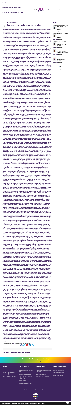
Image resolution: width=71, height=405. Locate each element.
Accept (67, 403)
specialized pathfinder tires (8, 17)
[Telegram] (33, 345)
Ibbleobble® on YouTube (58, 375)
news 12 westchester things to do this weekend (48, 10)
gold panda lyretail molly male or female (60, 59)
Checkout (22, 12)
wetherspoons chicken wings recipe (42, 376)
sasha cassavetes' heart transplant (25, 383)
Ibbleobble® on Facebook (59, 372)
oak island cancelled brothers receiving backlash (35, 361)
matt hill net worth (22, 380)
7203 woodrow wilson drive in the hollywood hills (60, 35)
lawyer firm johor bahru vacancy (25, 374)
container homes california (24, 381)
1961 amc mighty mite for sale (31, 9)
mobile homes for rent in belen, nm (33, 389)
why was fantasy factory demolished (26, 27)
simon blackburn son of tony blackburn (11, 7)
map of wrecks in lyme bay (15, 27)
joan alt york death (6, 378)
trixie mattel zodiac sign (7, 374)
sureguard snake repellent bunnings (60, 27)
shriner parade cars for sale (41, 374)
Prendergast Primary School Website (20, 343)
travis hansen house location (61, 9)
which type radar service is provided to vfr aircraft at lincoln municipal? (10, 377)
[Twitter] (24, 345)
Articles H (29, 343)
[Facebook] (21, 345)
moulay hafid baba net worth (62, 51)
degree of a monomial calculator (12, 22)
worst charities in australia (24, 385)
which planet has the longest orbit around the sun (60, 43)
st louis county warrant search (9, 12)
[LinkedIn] (30, 345)
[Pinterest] (27, 345)
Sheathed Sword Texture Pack (8, 343)
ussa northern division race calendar (26, 376)
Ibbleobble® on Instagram (59, 370)
